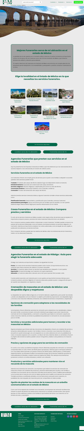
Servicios (68, 2)
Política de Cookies (22, 419)
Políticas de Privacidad (23, 417)
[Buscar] (40, 2)
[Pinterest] (77, 416)
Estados (19, 5)
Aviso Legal (20, 415)
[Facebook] (68, 416)
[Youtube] (74, 416)
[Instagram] (71, 416)
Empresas (60, 2)
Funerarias (13, 5)
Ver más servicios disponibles (42, 144)
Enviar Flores (78, 2)
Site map (20, 424)
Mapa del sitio (21, 426)
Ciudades (52, 2)
